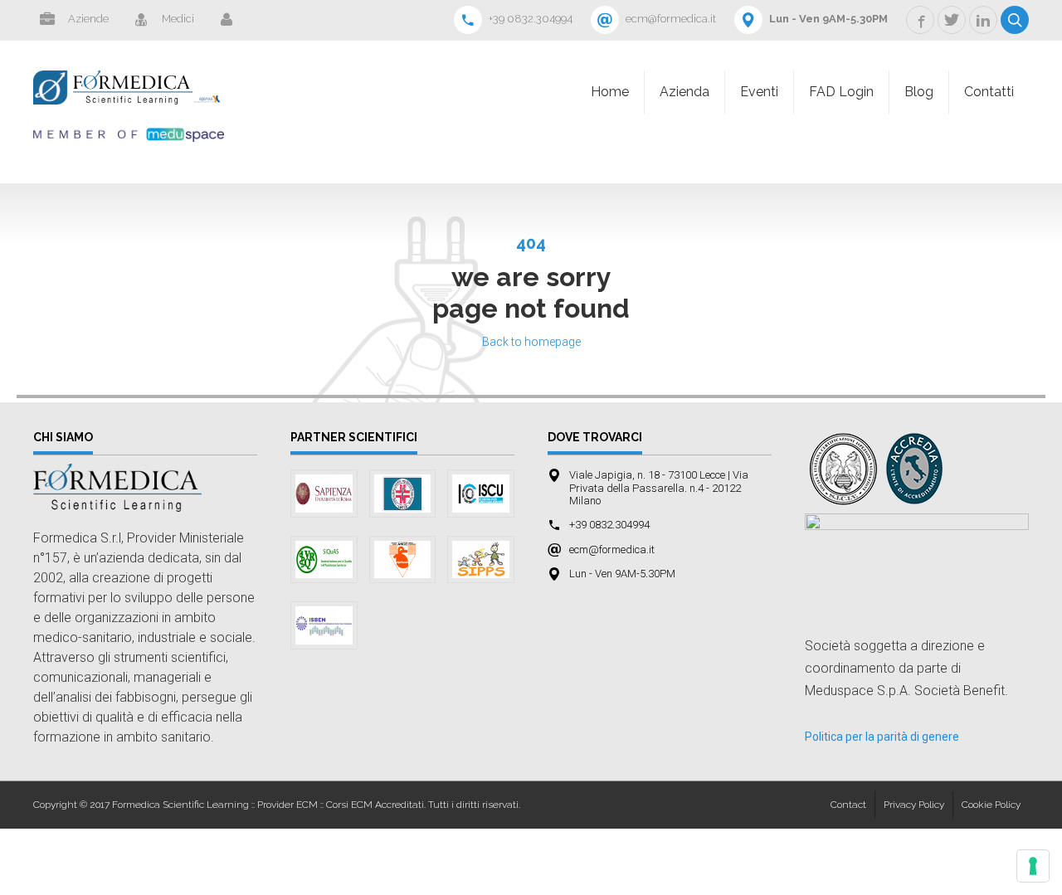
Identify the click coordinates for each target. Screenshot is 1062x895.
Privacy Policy (914, 804)
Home (610, 92)
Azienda (684, 92)
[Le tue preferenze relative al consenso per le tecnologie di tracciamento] (1033, 866)
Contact (848, 804)
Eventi (759, 92)
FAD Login (841, 92)
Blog (918, 92)
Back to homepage (531, 341)
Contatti (989, 92)
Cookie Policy (991, 804)
